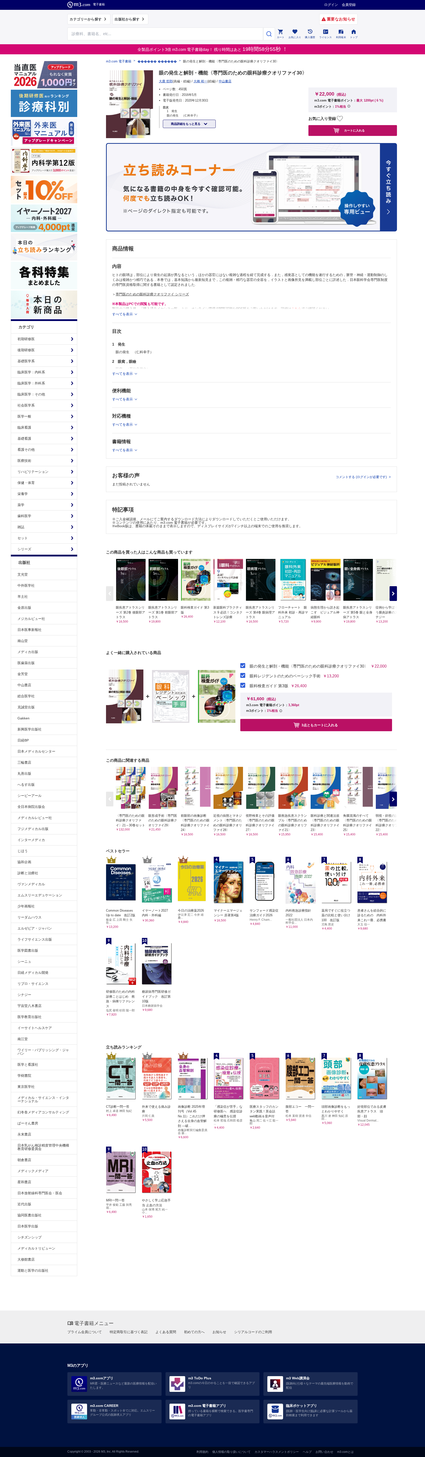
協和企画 (24, 862)
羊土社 (22, 596)
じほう (22, 851)
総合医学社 (26, 696)
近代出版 (24, 1204)
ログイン (331, 5)
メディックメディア (32, 1171)
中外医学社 (26, 585)
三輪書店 (24, 762)
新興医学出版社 (29, 729)
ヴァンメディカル (31, 884)
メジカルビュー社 (31, 619)
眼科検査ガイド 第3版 (269, 686)
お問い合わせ (324, 1452)
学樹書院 (24, 1076)
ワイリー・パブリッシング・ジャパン (43, 1051)
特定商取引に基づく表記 (129, 1332)
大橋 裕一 (200, 81)
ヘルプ (307, 1452)
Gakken (23, 718)
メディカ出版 (27, 652)
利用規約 (202, 1452)
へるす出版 (26, 785)
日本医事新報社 (29, 630)
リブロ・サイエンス (32, 984)
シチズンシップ (29, 1237)
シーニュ (24, 961)
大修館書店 (26, 1259)
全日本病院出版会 (31, 807)
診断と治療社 (27, 873)
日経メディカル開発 (32, 973)
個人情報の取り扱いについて (231, 1452)
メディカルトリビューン (36, 1248)
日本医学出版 (27, 1226)
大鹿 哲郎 (166, 81)
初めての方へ (194, 1332)
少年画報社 (26, 906)
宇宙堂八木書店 (29, 1006)
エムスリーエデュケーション (39, 895)
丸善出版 (24, 773)
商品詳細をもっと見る (186, 124)
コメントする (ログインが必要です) (362, 477)
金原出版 (24, 608)
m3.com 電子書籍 (118, 61)
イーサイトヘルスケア (34, 1028)
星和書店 (24, 1182)
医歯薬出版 (26, 663)
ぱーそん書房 (27, 1123)
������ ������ (157, 61)
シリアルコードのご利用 (253, 1332)
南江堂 (22, 1039)
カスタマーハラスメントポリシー (277, 1452)
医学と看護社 (27, 1064)
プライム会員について (84, 1332)
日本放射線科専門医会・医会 (39, 1193)
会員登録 (349, 5)
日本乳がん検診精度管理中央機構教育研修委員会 (43, 1147)
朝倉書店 (24, 1160)
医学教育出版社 (29, 1017)
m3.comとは (345, 1452)
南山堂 (22, 641)
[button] (393, 593)
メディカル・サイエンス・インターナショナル (43, 1099)
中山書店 (24, 685)
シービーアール (29, 796)
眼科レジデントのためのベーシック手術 (285, 676)
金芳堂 (22, 674)
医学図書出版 (27, 950)
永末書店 (24, 1134)
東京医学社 (26, 1087)
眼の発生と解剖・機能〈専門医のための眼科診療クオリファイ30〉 (309, 666)
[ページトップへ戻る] (411, 1449)
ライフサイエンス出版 (34, 939)
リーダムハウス (29, 917)
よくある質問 (165, 1332)
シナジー (24, 995)
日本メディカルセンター (36, 751)
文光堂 (22, 574)
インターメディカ (31, 840)
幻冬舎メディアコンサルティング (43, 1112)
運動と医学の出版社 (32, 1270)
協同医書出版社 (29, 1215)
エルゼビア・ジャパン (34, 928)
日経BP (23, 740)
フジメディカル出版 (32, 829)
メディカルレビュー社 (34, 818)
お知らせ (219, 1332)
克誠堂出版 (26, 707)
